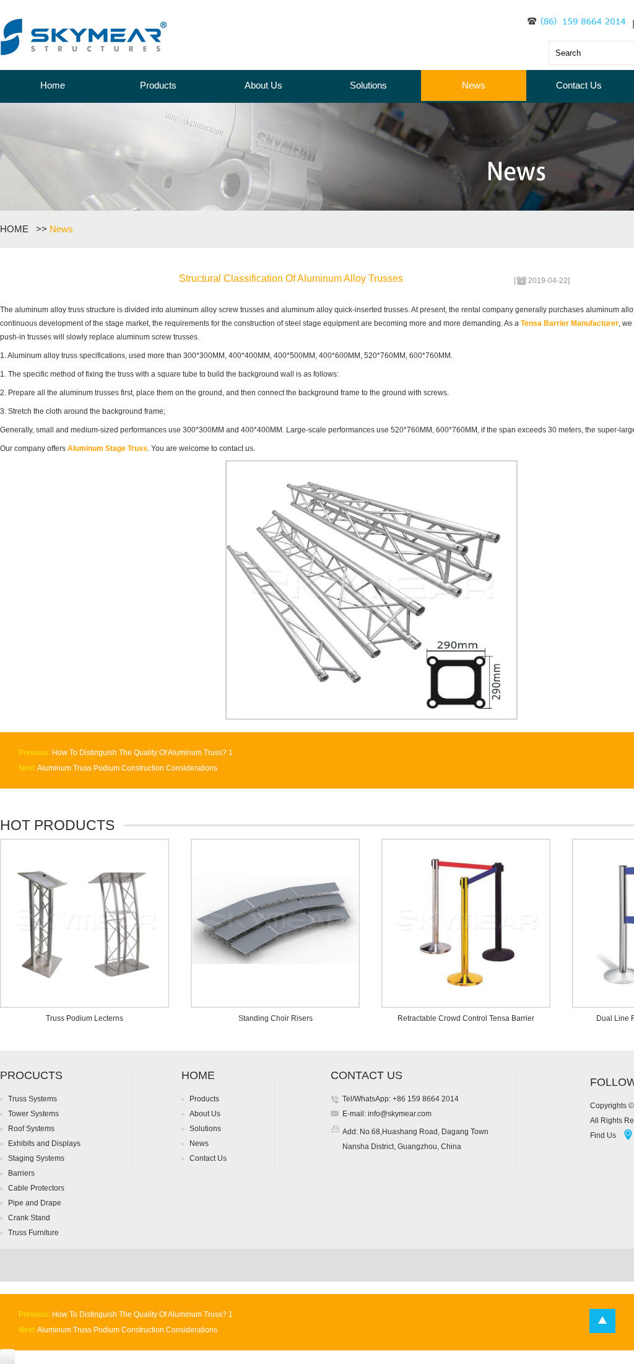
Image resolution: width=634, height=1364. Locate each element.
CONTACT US (366, 1075)
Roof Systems (31, 1128)
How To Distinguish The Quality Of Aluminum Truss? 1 (141, 752)
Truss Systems (32, 1099)
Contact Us (579, 85)
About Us (263, 85)
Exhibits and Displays (44, 1143)
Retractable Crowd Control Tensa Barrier (465, 1018)
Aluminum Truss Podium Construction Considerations (126, 768)
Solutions (368, 85)
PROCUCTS (31, 1075)
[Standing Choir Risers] (275, 1005)
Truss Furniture (33, 1232)
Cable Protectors (36, 1188)
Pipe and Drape (34, 1203)
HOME (16, 229)
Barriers (21, 1173)
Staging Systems (36, 1158)
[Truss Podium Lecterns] (84, 1005)
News (473, 85)
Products (158, 85)
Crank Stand (29, 1217)
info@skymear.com (399, 1113)
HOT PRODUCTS (57, 825)
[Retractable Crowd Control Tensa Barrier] (465, 1005)
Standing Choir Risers (275, 1018)
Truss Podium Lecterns (84, 1018)
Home (52, 85)
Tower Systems (33, 1113)
